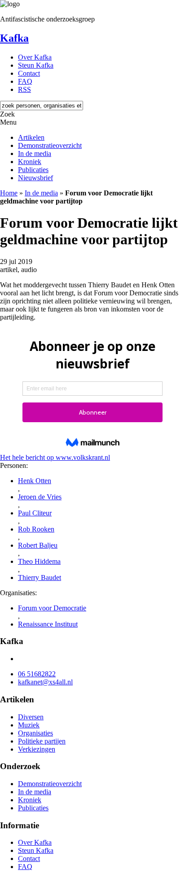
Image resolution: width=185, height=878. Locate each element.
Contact (29, 73)
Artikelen (31, 137)
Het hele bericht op (55, 457)
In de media (34, 153)
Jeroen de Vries (40, 497)
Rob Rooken (36, 529)
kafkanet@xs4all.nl (45, 682)
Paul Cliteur (35, 513)
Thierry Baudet (39, 577)
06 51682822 (37, 674)
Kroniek (29, 161)
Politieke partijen (42, 741)
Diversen (31, 717)
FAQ (25, 81)
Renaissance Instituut (48, 624)
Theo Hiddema (39, 561)
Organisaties (35, 733)
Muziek (29, 725)
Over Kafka (35, 57)
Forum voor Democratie (52, 608)
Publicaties (33, 169)
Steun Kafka (35, 65)
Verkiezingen (36, 749)
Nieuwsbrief (35, 178)
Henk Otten (34, 480)
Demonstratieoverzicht (50, 145)
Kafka (14, 38)
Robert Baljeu (37, 545)
